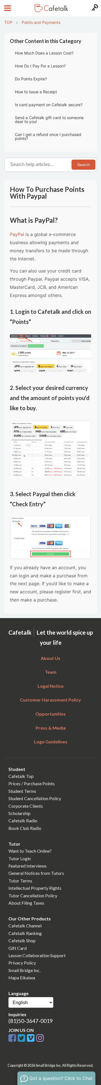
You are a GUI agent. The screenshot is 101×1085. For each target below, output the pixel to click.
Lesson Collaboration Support (37, 955)
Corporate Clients (25, 806)
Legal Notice (51, 686)
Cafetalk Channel (25, 925)
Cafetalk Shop (22, 940)
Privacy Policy (22, 962)
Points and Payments (41, 22)
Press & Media (51, 727)
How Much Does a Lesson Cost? (44, 53)
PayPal (17, 234)
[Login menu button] (94, 8)
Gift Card (17, 948)
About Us (50, 658)
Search (83, 164)
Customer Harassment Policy (50, 699)
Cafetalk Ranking (25, 933)
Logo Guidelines (50, 741)
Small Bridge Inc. (24, 970)
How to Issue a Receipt (36, 91)
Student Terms (22, 791)
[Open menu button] (7, 8)
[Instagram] (40, 1038)
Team (50, 672)
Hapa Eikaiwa (21, 977)
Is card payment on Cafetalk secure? (48, 104)
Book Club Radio (24, 828)
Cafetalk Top (21, 776)
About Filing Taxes (26, 902)
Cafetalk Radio (22, 820)
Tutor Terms (20, 880)
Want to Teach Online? (30, 851)
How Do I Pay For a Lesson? (40, 65)
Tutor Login (19, 858)
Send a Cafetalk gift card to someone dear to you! (49, 119)
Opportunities (50, 713)
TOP (8, 22)
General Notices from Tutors (36, 873)
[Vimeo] (31, 1038)
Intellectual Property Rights (34, 888)
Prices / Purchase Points (31, 783)
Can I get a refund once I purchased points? (48, 136)
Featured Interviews (27, 865)
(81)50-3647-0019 (30, 1021)
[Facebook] (13, 1038)
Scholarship (19, 813)
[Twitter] (22, 1038)
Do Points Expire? (31, 78)
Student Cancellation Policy (34, 798)
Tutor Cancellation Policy (32, 895)
